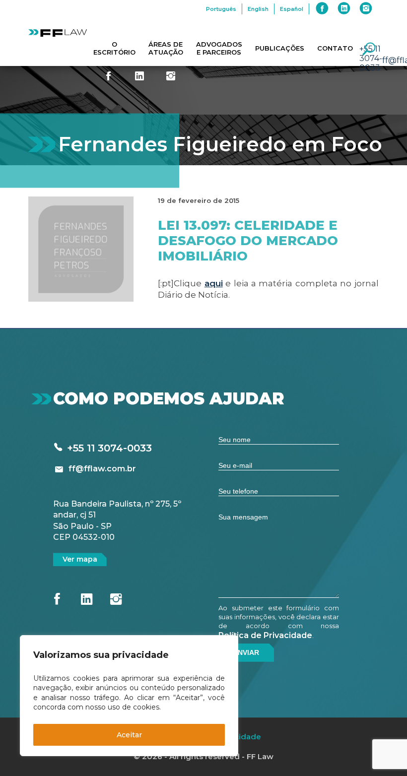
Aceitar (129, 734)
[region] (129, 695)
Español (291, 8)
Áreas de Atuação (165, 48)
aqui (213, 283)
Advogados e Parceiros (219, 48)
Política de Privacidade (265, 635)
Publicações (279, 48)
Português (221, 8)
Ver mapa (80, 559)
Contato (335, 48)
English (258, 8)
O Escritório (114, 48)
